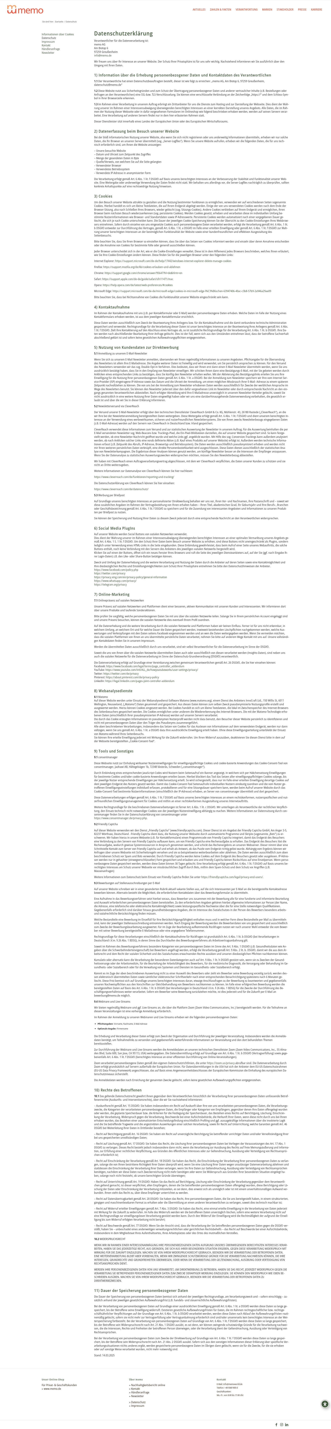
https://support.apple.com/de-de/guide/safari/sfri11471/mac (137, 279)
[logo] (25, 7)
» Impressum (136, 1406)
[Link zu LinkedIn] (286, 1424)
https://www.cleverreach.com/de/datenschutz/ (121, 489)
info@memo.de (103, 55)
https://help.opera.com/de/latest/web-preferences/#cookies (138, 285)
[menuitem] (199, 9)
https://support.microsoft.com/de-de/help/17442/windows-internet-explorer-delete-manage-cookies (173, 261)
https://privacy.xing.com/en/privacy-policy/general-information (130, 577)
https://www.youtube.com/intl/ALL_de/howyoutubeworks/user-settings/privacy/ (152, 670)
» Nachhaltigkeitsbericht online (147, 1385)
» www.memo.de (51, 1389)
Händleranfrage (51, 49)
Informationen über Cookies (58, 34)
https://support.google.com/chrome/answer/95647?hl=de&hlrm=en (143, 273)
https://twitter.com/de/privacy (121, 673)
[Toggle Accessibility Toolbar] (325, 1404)
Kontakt (46, 45)
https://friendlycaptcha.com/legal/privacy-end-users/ (232, 877)
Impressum (48, 42)
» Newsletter (136, 1396)
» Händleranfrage (139, 1392)
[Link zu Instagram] (281, 1424)
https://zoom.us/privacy (221, 1063)
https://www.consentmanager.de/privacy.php (120, 818)
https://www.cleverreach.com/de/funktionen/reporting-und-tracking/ (134, 477)
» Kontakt (134, 1389)
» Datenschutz (137, 1402)
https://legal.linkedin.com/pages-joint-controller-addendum (139, 681)
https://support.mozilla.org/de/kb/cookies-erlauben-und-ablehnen (141, 267)
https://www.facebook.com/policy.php (116, 570)
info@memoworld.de (232, 1384)
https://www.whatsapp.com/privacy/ (115, 581)
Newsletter (48, 53)
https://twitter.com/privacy (109, 573)
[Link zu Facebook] (276, 1424)
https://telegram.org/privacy (110, 584)
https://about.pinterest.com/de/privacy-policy (132, 677)
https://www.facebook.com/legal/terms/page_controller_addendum (145, 666)
